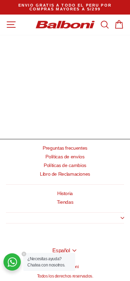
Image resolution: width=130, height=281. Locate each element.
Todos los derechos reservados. (65, 276)
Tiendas (65, 202)
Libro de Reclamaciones (65, 174)
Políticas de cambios (65, 165)
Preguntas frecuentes (65, 148)
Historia (65, 193)
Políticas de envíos (64, 156)
